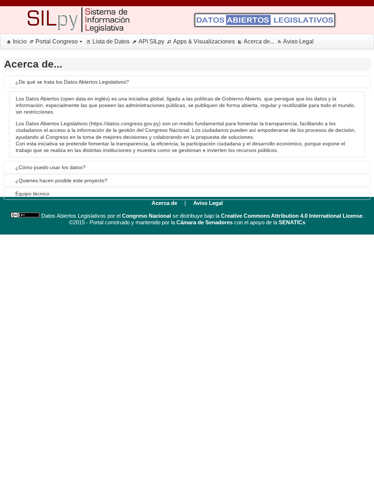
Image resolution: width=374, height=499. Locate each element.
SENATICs (292, 222)
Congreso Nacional (146, 216)
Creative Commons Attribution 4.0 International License (291, 216)
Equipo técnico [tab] (32, 194)
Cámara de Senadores (204, 222)
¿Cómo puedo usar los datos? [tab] (50, 167)
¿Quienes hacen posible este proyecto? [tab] (61, 180)
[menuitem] (15, 42)
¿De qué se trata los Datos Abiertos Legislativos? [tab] (72, 82)
